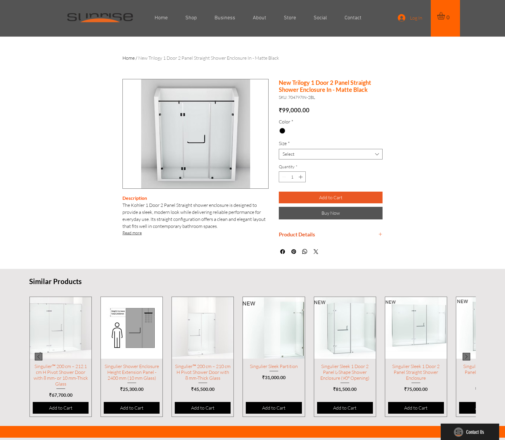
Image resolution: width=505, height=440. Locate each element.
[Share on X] (315, 251)
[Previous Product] (38, 356)
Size (284, 143)
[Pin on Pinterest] (293, 251)
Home (128, 58)
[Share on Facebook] (282, 251)
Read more (132, 232)
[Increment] (301, 177)
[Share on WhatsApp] (304, 251)
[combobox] (331, 154)
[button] (445, 16)
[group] (252, 356)
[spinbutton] (292, 177)
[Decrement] (283, 177)
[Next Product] (466, 356)
